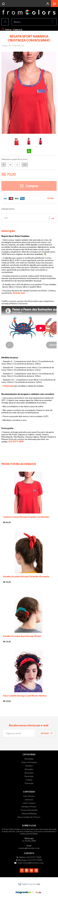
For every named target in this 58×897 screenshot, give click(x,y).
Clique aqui (8, 386)
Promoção (29, 783)
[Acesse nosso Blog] (36, 870)
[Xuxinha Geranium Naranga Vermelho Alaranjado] (28, 558)
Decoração (29, 776)
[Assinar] (46, 733)
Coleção (29, 780)
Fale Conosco (29, 796)
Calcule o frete (7, 209)
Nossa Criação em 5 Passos (29, 817)
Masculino (29, 769)
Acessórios (29, 773)
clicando (16, 293)
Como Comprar (29, 803)
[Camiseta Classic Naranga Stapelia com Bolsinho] (28, 498)
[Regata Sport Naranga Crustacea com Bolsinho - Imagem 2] (29, 141)
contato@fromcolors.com (29, 848)
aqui (23, 293)
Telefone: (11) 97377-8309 (29, 857)
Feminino (29, 766)
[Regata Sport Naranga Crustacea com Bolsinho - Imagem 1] (16, 141)
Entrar (8, 29)
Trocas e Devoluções (29, 810)
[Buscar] (53, 22)
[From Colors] (29, 12)
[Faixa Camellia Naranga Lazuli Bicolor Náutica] (28, 677)
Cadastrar (18, 29)
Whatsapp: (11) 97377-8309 (30, 860)
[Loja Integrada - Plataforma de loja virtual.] (29, 884)
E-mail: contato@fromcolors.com (30, 863)
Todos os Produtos (29, 762)
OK (52, 218)
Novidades (29, 759)
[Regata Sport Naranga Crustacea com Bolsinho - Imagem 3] (40, 141)
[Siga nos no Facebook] (22, 870)
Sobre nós (29, 799)
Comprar (31, 186)
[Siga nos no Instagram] (26, 870)
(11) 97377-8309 (16, 441)
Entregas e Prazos (29, 806)
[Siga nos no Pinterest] (31, 870)
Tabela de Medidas (29, 813)
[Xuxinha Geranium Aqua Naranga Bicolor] (28, 617)
